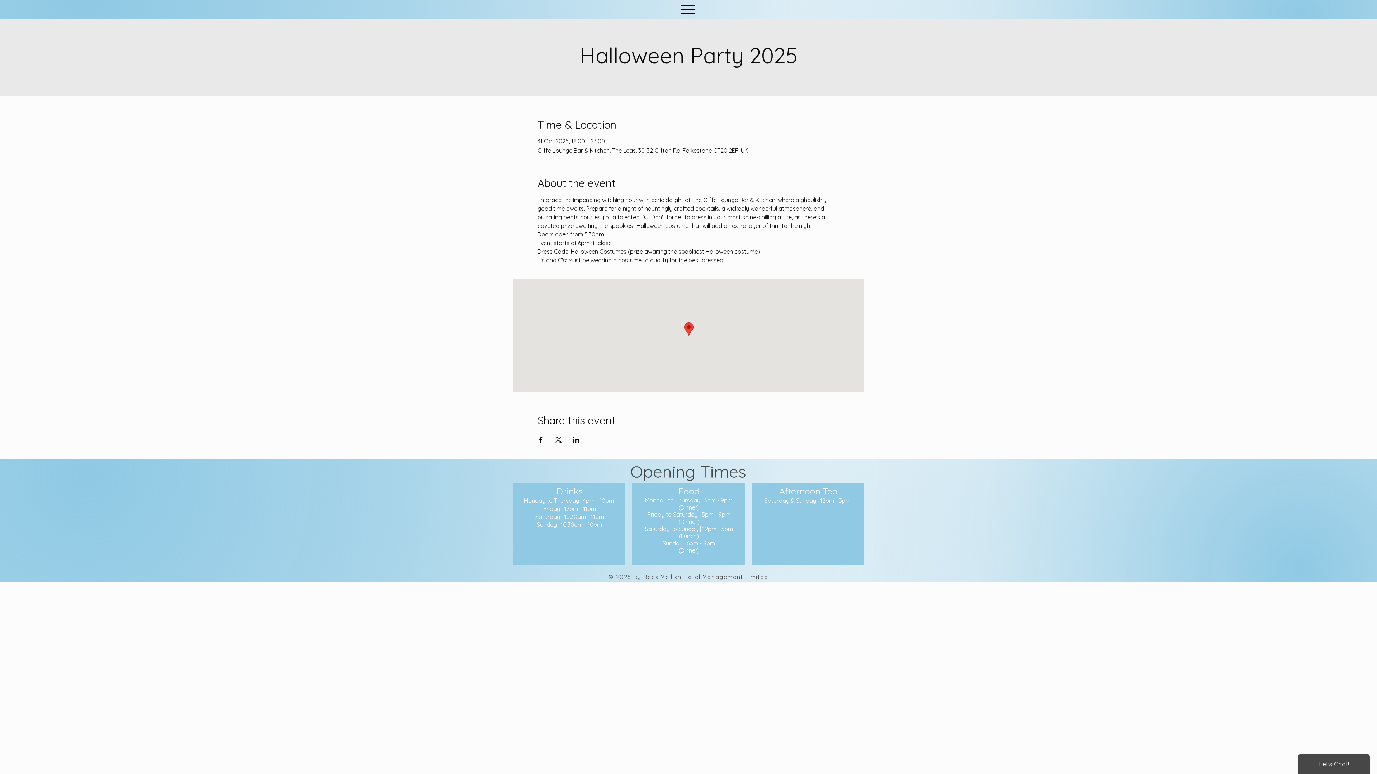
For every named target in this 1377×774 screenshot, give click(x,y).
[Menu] (688, 9)
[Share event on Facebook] (541, 440)
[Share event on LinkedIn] (576, 440)
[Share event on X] (558, 440)
